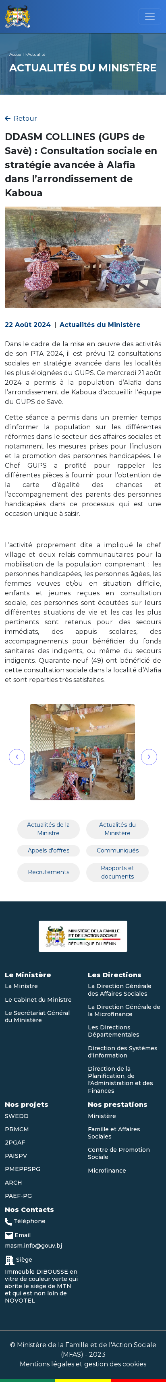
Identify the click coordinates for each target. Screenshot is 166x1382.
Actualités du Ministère (117, 829)
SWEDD (17, 1116)
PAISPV (16, 1155)
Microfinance (107, 1170)
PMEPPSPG (22, 1169)
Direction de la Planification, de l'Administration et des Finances (120, 1079)
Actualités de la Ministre (48, 829)
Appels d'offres (48, 850)
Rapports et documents (117, 872)
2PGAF (15, 1142)
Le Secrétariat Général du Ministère (37, 1016)
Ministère (102, 1116)
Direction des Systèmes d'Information (123, 1052)
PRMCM (17, 1129)
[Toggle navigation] (150, 16)
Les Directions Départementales (113, 1031)
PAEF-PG (18, 1195)
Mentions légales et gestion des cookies (83, 1364)
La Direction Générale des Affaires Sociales (119, 989)
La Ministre (21, 986)
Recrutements (48, 872)
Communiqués (118, 850)
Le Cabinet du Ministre (38, 999)
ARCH (13, 1182)
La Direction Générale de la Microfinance (124, 1010)
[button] (17, 757)
